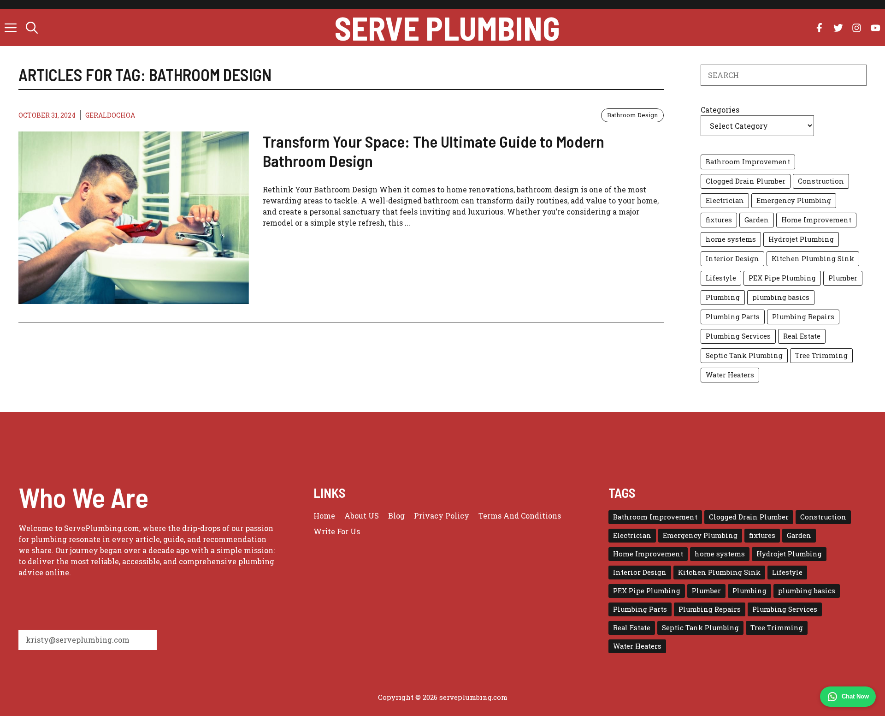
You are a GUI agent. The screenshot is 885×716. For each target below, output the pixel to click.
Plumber (842, 278)
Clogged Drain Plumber (745, 181)
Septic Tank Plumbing (744, 355)
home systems (731, 239)
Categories (720, 109)
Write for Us (336, 531)
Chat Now (855, 696)
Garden (756, 219)
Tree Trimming (821, 355)
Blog (396, 515)
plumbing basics (780, 297)
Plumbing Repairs (803, 316)
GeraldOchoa (110, 115)
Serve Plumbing (447, 27)
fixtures (719, 219)
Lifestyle (721, 278)
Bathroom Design (632, 115)
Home (324, 515)
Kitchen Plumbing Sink (813, 258)
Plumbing (723, 297)
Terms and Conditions (519, 515)
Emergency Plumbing (793, 200)
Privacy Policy (441, 515)
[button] (31, 27)
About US (361, 515)
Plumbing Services (738, 336)
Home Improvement (816, 219)
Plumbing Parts (733, 316)
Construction (821, 181)
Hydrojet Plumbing (801, 239)
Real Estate (801, 336)
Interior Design (732, 258)
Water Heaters (730, 374)
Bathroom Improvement (748, 161)
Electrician (725, 200)
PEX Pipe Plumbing (782, 278)
